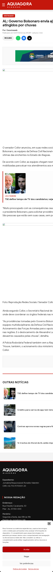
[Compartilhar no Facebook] (23, 38)
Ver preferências (26, 563)
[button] (49, 523)
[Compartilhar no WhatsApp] (18, 38)
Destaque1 (9, 16)
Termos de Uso (33, 569)
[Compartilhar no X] (29, 38)
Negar (26, 556)
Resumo (8, 38)
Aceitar (26, 549)
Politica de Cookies (20, 569)
